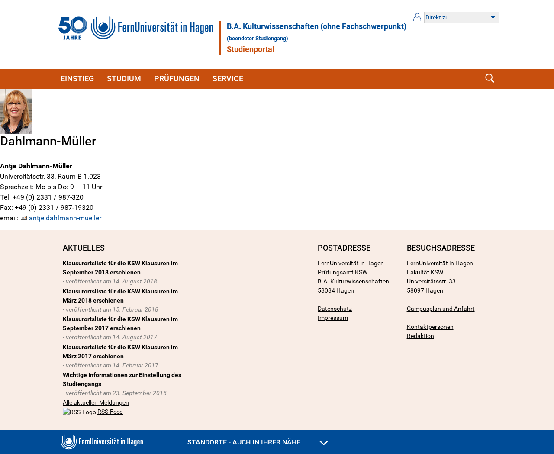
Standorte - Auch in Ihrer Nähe (244, 442)
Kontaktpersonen (430, 326)
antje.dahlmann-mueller (65, 218)
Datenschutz (335, 308)
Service (228, 78)
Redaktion (420, 335)
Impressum (333, 317)
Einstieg (77, 78)
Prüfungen (177, 78)
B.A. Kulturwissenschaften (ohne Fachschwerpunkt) (316, 26)
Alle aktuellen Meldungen (96, 402)
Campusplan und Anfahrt (441, 308)
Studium (124, 78)
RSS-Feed (110, 411)
